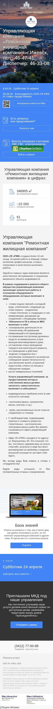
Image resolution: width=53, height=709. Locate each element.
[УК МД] (31, 26)
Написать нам (26, 128)
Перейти (26, 545)
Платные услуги (11, 658)
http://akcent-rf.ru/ (8, 698)
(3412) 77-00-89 (26, 646)
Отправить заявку (26, 624)
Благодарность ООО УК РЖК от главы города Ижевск (26, 95)
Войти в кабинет (26, 154)
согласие (10, 681)
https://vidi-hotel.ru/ (33, 700)
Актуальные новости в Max (31, 103)
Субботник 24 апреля (26, 88)
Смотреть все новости (16, 574)
